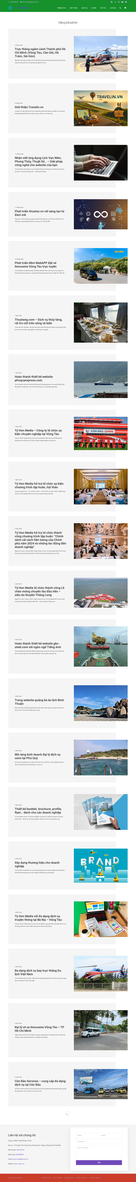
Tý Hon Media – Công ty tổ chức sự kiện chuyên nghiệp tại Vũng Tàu (38, 432)
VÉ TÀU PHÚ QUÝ (81, 1178)
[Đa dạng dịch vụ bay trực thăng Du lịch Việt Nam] (101, 973)
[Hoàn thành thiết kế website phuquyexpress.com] (101, 379)
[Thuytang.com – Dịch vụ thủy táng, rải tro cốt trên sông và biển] (101, 322)
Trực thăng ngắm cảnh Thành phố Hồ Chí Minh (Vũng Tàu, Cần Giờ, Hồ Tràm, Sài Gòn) (40, 52)
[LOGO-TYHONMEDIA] (10, 8)
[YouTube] (122, 2)
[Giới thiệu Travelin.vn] (101, 108)
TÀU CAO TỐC (46, 1178)
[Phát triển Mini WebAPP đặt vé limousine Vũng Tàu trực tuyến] (101, 266)
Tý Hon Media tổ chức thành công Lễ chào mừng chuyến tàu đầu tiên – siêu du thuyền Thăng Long (39, 591)
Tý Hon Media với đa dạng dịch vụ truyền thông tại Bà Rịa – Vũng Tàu (38, 917)
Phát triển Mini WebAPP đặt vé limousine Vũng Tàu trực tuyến (36, 264)
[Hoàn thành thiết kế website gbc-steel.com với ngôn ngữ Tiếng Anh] (101, 646)
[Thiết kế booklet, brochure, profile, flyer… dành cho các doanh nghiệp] (101, 812)
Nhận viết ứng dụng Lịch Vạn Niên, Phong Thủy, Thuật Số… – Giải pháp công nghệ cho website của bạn (39, 161)
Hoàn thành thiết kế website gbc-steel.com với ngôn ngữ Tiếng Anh (38, 645)
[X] (115, 2)
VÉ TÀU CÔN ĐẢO (95, 1178)
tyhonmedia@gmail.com (20, 1159)
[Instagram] (119, 2)
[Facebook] (111, 2)
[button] (79, 8)
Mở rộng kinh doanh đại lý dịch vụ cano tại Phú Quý (37, 756)
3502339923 (20, 1150)
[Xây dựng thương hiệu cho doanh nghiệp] (101, 866)
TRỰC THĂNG (57, 1178)
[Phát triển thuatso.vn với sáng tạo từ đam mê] (101, 214)
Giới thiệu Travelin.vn (29, 107)
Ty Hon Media (17, 1178)
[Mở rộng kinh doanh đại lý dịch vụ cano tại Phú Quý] (101, 757)
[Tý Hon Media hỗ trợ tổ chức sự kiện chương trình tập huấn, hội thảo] (101, 486)
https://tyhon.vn (19, 1164)
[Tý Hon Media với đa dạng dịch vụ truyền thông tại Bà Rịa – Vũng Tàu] (101, 919)
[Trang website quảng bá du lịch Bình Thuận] (101, 703)
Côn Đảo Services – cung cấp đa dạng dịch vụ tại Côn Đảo (40, 1082)
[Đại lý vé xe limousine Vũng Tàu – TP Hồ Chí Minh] (101, 1030)
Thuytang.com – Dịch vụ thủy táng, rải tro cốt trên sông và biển (38, 321)
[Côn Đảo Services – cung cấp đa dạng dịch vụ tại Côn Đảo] (101, 1084)
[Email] (126, 2)
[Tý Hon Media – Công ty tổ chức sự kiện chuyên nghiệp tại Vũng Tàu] (101, 433)
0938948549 (19, 1154)
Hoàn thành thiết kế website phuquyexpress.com (34, 378)
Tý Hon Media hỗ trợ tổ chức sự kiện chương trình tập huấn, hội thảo (39, 485)
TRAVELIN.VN (68, 1178)
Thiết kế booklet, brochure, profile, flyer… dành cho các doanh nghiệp (38, 810)
